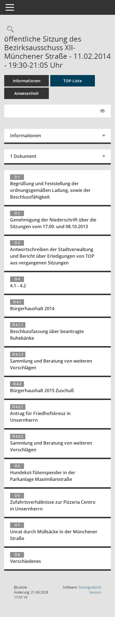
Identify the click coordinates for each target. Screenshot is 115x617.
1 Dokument (23, 156)
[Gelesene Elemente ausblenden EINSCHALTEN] (102, 111)
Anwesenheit (26, 93)
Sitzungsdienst (89, 590)
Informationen (26, 80)
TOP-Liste (72, 80)
